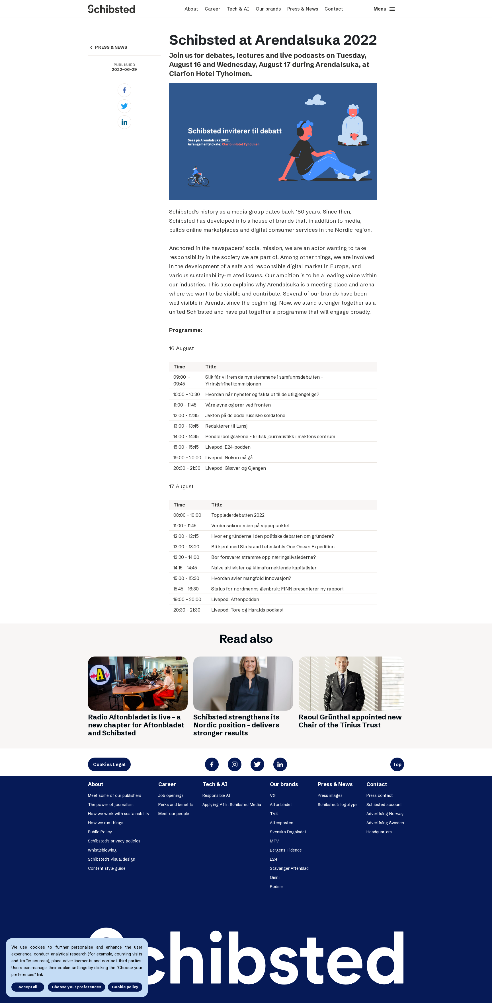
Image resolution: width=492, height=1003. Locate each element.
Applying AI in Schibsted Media (231, 804)
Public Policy (100, 831)
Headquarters (379, 831)
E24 (273, 859)
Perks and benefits (175, 804)
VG (273, 795)
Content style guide (107, 868)
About (191, 9)
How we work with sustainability (118, 813)
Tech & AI (238, 9)
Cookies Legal (109, 764)
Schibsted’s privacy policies (114, 841)
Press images (330, 795)
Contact (334, 9)
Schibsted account (384, 804)
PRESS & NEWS (107, 47)
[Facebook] (124, 90)
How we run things (105, 822)
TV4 (274, 813)
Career (212, 9)
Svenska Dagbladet (288, 831)
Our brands (268, 9)
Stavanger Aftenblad (289, 868)
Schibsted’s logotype (338, 804)
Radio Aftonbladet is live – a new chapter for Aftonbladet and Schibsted (136, 725)
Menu (384, 9)
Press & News (302, 9)
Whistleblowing (102, 850)
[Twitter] (124, 106)
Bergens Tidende (286, 850)
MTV (274, 841)
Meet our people (173, 813)
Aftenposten (281, 822)
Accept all (28, 986)
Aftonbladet (281, 804)
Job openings (171, 795)
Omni (275, 877)
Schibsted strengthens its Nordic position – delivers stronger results (236, 725)
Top (397, 764)
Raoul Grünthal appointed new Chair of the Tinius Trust (350, 721)
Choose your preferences (76, 986)
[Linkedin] (124, 122)
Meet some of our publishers (114, 795)
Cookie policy (125, 986)
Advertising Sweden (385, 822)
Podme (276, 886)
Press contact (379, 795)
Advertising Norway (385, 813)
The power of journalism (111, 804)
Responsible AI (216, 795)
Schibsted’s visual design (111, 859)
